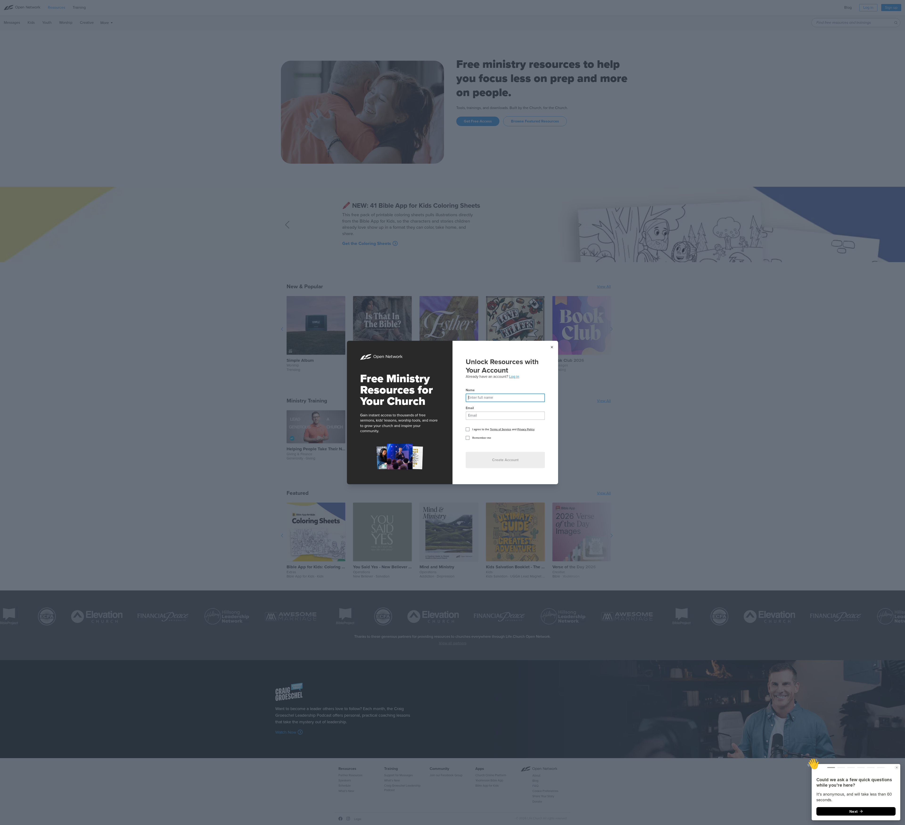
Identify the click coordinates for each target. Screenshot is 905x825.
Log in (514, 376)
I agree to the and (503, 429)
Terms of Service (500, 429)
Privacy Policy (526, 429)
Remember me (481, 437)
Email (470, 408)
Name (470, 390)
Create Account (505, 460)
